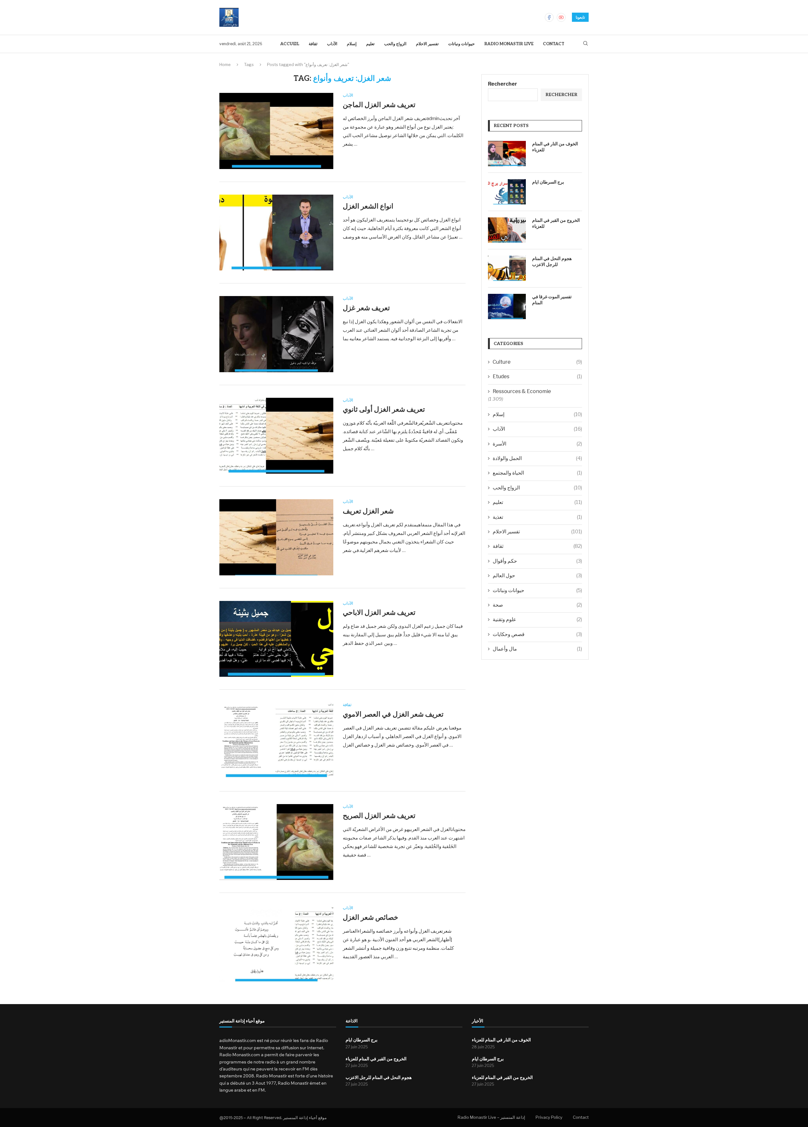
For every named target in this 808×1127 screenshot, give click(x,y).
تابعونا (580, 17)
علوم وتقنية (537, 619)
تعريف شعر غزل (366, 308)
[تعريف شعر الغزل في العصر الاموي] (276, 740)
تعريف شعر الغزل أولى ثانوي (384, 409)
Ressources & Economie (522, 391)
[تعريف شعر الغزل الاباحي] (276, 639)
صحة (537, 605)
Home (225, 64)
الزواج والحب (395, 43)
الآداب (332, 43)
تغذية (537, 517)
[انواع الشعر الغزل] (276, 232)
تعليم (370, 43)
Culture (537, 362)
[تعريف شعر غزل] (276, 334)
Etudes (537, 376)
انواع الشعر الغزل (368, 206)
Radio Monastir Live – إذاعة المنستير (491, 1117)
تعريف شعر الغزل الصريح (379, 816)
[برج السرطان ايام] (507, 191)
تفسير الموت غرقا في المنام (552, 300)
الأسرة (537, 444)
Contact (553, 43)
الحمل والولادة (537, 458)
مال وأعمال (537, 649)
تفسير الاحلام (427, 43)
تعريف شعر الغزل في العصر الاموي (393, 714)
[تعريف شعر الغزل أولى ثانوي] (276, 436)
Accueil (289, 43)
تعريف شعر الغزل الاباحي (379, 613)
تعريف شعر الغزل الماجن (379, 105)
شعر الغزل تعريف (368, 511)
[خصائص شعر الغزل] (276, 943)
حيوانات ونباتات (461, 43)
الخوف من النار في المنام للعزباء (555, 147)
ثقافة (313, 43)
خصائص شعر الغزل (370, 917)
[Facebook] (549, 17)
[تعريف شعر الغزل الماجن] (276, 131)
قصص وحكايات (537, 634)
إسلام (352, 43)
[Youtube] (561, 17)
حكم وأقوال (537, 561)
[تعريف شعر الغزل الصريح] (276, 842)
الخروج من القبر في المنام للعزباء (556, 223)
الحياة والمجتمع (537, 473)
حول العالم (537, 576)
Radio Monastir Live (508, 43)
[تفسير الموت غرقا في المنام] (507, 306)
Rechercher (502, 84)
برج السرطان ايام (548, 182)
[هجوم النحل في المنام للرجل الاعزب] (507, 268)
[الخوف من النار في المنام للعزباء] (507, 153)
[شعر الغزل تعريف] (276, 537)
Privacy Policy (549, 1117)
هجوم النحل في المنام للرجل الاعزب (552, 262)
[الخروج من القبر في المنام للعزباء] (507, 230)
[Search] (585, 43)
